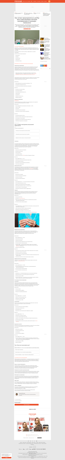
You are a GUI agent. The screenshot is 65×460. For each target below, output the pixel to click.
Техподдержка (32, 444)
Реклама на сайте (24, 442)
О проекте (21, 442)
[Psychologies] (18, 1)
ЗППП (23, 155)
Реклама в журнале (29, 442)
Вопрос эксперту (33, 442)
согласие (29, 434)
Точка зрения (28, 1)
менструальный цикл (22, 198)
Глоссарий (45, 1)
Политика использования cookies (29, 443)
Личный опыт (35, 1)
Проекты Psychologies (44, 443)
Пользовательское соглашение (22, 443)
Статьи (26, 1)
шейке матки (31, 168)
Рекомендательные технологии (37, 443)
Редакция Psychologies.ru (18, 399)
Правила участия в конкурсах (42, 442)
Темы (31, 1)
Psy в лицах (42, 1)
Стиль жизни (38, 1)
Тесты (49, 1)
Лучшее (24, 1)
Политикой (28, 435)
